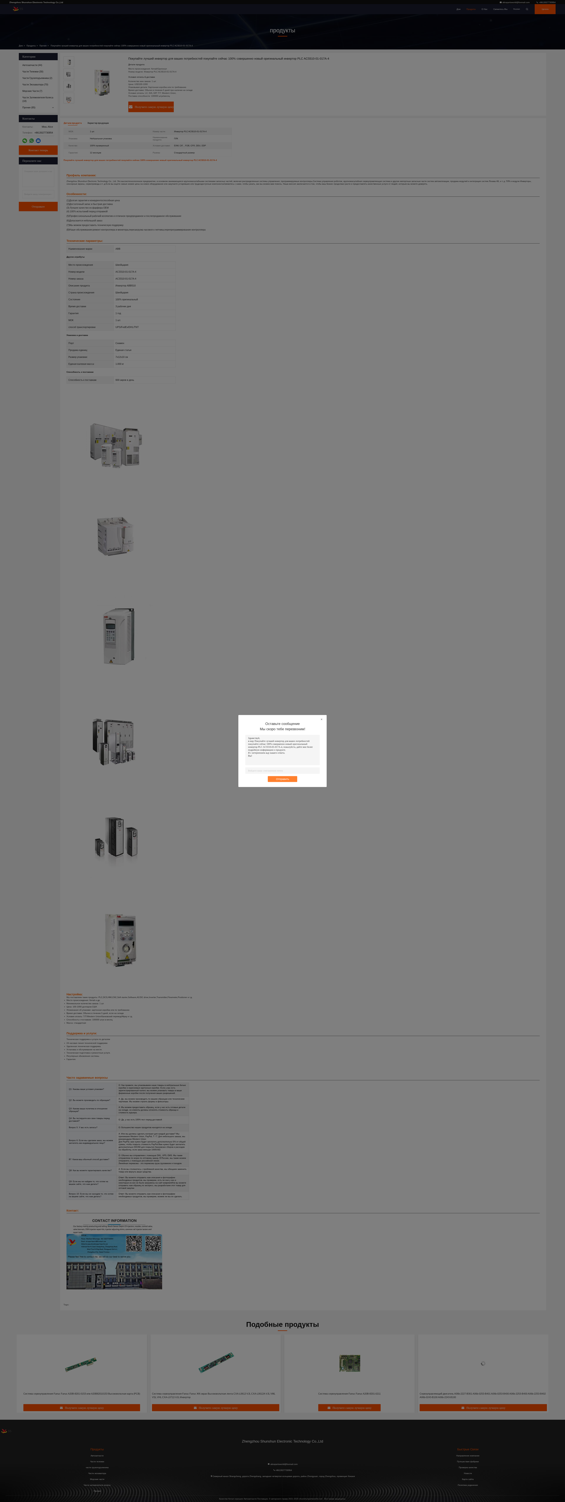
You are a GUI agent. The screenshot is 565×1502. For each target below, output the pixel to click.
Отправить (282, 779)
